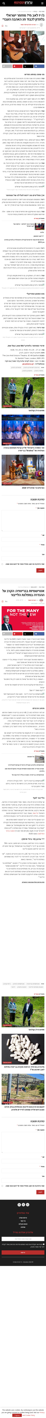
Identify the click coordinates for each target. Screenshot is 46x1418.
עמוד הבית (41, 11)
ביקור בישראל (7, 1102)
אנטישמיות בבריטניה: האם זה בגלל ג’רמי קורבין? (28, 775)
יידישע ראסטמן (39, 236)
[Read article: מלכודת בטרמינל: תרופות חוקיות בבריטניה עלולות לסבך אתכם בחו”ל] (23, 1049)
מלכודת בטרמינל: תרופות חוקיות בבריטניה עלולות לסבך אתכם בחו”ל (24, 1068)
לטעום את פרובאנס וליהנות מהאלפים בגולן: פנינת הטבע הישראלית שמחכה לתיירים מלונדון (24, 1108)
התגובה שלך (40, 508)
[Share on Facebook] (39, 66)
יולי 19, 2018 (36, 28)
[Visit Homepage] (23, 3)
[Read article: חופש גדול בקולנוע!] (23, 392)
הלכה (42, 232)
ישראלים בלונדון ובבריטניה (24, 11)
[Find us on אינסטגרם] (27, 1204)
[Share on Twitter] (28, 66)
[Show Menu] (42, 3)
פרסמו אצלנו (23, 1218)
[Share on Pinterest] (18, 66)
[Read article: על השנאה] (39, 759)
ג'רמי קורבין (7, 984)
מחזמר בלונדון (39, 371)
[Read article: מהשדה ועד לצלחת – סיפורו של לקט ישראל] (39, 226)
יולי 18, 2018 (19, 600)
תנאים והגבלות (23, 1224)
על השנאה (30, 757)
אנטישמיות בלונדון (18, 984)
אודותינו (23, 1227)
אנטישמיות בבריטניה (23, 587)
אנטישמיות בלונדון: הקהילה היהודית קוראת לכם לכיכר (26, 765)
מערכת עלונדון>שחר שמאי (28, 25)
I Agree (17, 1415)
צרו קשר (23, 1221)
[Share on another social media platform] (7, 66)
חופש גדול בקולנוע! (36, 410)
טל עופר (35, 813)
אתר (43, 554)
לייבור (13, 987)
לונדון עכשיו (7, 406)
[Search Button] (4, 3)
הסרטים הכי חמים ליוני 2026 (33, 487)
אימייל (41, 545)
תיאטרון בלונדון (27, 371)
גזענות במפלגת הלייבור (36, 987)
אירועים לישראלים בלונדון (31, 367)
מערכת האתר (32, 600)
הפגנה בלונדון (22, 987)
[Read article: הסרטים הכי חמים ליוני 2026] (23, 470)
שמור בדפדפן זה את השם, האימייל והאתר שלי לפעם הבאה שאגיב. (24, 564)
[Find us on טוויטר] (19, 1204)
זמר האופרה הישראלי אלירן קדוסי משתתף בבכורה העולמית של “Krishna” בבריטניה (24, 449)
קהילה (35, 11)
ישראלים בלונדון (16, 367)
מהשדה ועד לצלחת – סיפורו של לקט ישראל (23, 225)
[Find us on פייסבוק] (23, 1204)
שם (42, 535)
